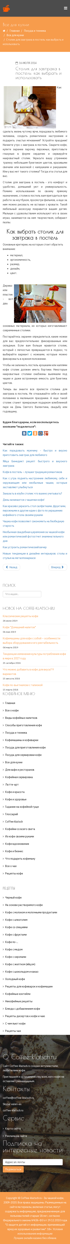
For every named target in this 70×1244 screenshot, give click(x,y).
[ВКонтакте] (24, 433)
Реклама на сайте (16, 1136)
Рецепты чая (13, 1031)
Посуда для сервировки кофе (23, 755)
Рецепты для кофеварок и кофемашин (29, 986)
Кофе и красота (15, 792)
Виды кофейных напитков (21, 718)
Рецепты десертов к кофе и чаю (25, 1016)
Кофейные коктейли (17, 994)
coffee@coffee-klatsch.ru (18, 1097)
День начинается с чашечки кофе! (23, 499)
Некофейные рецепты (18, 1001)
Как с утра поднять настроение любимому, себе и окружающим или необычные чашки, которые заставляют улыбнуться (35, 483)
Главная (15, 30)
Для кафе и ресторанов (19, 769)
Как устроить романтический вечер (25, 547)
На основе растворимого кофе (24, 905)
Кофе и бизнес (14, 851)
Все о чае (11, 866)
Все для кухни (15, 35)
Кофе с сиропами (15, 957)
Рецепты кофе (14, 873)
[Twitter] (29, 433)
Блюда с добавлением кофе (22, 1008)
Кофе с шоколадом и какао (21, 971)
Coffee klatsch (14, 821)
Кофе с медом (14, 949)
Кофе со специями (16, 927)
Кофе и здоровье (16, 799)
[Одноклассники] (35, 433)
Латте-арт (12, 784)
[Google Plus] (46, 433)
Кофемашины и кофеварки (21, 740)
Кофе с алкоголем (16, 919)
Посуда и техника (35, 30)
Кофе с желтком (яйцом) (20, 964)
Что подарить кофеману (20, 858)
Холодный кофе (15, 979)
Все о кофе (12, 710)
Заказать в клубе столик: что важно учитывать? (32, 493)
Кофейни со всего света (20, 829)
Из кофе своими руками (19, 836)
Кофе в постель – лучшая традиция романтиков (32, 472)
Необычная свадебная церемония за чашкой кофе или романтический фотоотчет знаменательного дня (34, 536)
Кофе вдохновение (17, 844)
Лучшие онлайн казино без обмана (35, 1238)
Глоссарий (11, 814)
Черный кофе (13, 897)
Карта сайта (13, 1128)
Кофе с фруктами (16, 934)
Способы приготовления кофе (23, 725)
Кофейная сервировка (19, 777)
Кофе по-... (11, 942)
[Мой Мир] (40, 433)
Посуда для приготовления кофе (25, 747)
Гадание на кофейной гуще (22, 806)
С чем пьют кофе (15, 1023)
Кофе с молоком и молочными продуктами (31, 912)
